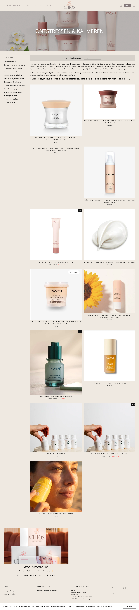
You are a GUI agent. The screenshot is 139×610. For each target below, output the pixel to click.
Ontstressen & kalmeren (12, 82)
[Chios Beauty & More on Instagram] (113, 594)
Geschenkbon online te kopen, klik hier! (36, 575)
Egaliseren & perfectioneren (13, 68)
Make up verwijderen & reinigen (14, 79)
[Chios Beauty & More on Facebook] (117, 594)
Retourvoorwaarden (9, 594)
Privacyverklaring (9, 591)
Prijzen (38, 5)
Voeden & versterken (11, 99)
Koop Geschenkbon (12, 5)
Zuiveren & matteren (10, 102)
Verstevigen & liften (10, 96)
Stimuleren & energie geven (13, 92)
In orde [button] (129, 606)
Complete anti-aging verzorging (14, 65)
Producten (8, 57)
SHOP (127, 5)
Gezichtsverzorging (10, 62)
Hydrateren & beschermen (12, 72)
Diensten (48, 5)
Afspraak (27, 5)
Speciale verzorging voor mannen (15, 89)
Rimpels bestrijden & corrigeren (14, 85)
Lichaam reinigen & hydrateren (14, 75)
